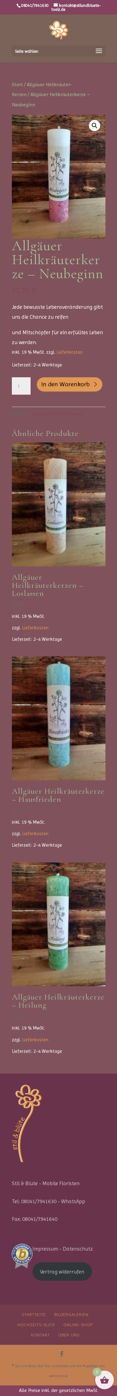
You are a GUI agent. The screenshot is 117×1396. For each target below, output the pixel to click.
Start (17, 84)
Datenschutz (78, 1249)
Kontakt (40, 1334)
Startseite (34, 1314)
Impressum (45, 1249)
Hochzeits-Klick (36, 1324)
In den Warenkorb (65, 384)
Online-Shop (78, 1324)
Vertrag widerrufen (62, 1272)
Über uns (69, 1334)
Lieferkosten (69, 352)
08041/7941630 (35, 5)
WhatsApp (73, 1201)
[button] (94, 125)
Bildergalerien (71, 1314)
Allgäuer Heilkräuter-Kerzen (57, 413)
